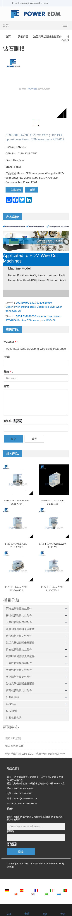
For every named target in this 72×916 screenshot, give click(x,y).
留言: (7, 386)
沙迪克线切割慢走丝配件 (20, 683)
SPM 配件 (12, 710)
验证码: (8, 420)
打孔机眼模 (12, 697)
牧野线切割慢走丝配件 (19, 669)
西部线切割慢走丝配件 (19, 690)
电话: (7, 356)
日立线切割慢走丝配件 (19, 649)
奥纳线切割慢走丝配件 (19, 676)
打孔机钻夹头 (14, 717)
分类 (6, 25)
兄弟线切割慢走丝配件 (19, 622)
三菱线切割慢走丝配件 (19, 663)
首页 (8, 36)
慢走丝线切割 (13, 738)
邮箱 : (8, 371)
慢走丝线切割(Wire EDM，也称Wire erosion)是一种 (35, 753)
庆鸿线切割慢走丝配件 (19, 635)
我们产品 (23, 36)
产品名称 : (11, 342)
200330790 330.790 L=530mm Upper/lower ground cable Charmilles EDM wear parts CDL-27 (34, 306)
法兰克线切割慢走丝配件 (47, 36)
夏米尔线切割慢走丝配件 (20, 628)
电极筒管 (11, 703)
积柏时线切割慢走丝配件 (20, 656)
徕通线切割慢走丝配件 (19, 615)
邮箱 (32, 189)
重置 (34, 438)
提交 (13, 438)
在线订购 (15, 189)
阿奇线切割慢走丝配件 (19, 608)
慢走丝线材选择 (14, 745)
